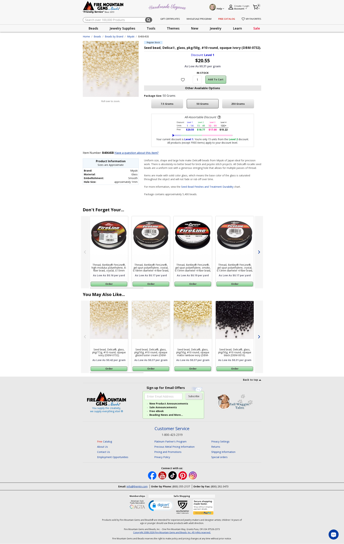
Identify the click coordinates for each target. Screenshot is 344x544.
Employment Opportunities (112, 457)
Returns (215, 446)
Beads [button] (93, 28)
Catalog (104, 441)
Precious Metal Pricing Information (174, 446)
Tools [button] (151, 28)
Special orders (219, 457)
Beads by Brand (114, 36)
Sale (256, 28)
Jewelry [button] (215, 28)
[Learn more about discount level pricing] (219, 117)
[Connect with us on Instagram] (193, 475)
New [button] (194, 28)
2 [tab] (147, 289)
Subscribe (193, 396)
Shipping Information (223, 452)
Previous (85, 252)
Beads (97, 36)
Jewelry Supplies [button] (122, 28)
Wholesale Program (199, 18)
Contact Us (103, 452)
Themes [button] (173, 28)
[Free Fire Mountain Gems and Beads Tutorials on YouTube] (162, 475)
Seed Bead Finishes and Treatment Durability (207, 186)
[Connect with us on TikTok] (172, 475)
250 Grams (238, 103)
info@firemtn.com (137, 486)
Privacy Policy (162, 457)
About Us (102, 446)
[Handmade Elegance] (167, 6)
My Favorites (253, 18)
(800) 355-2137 (181, 486)
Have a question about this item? (136, 153)
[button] (161, 505)
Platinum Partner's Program (170, 441)
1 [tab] (92, 289)
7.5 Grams (167, 103)
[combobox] (117, 20)
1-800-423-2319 (172, 435)
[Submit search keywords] (148, 20)
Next (259, 252)
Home (86, 36)
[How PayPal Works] (203, 507)
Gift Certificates (170, 18)
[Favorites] (183, 79)
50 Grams (203, 103)
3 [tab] (202, 289)
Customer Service (172, 428)
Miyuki (130, 36)
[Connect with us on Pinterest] (183, 475)
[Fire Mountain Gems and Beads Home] (103, 7)
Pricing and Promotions (167, 452)
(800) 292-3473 (219, 486)
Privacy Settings (220, 441)
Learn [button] (237, 28)
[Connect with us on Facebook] (152, 475)
